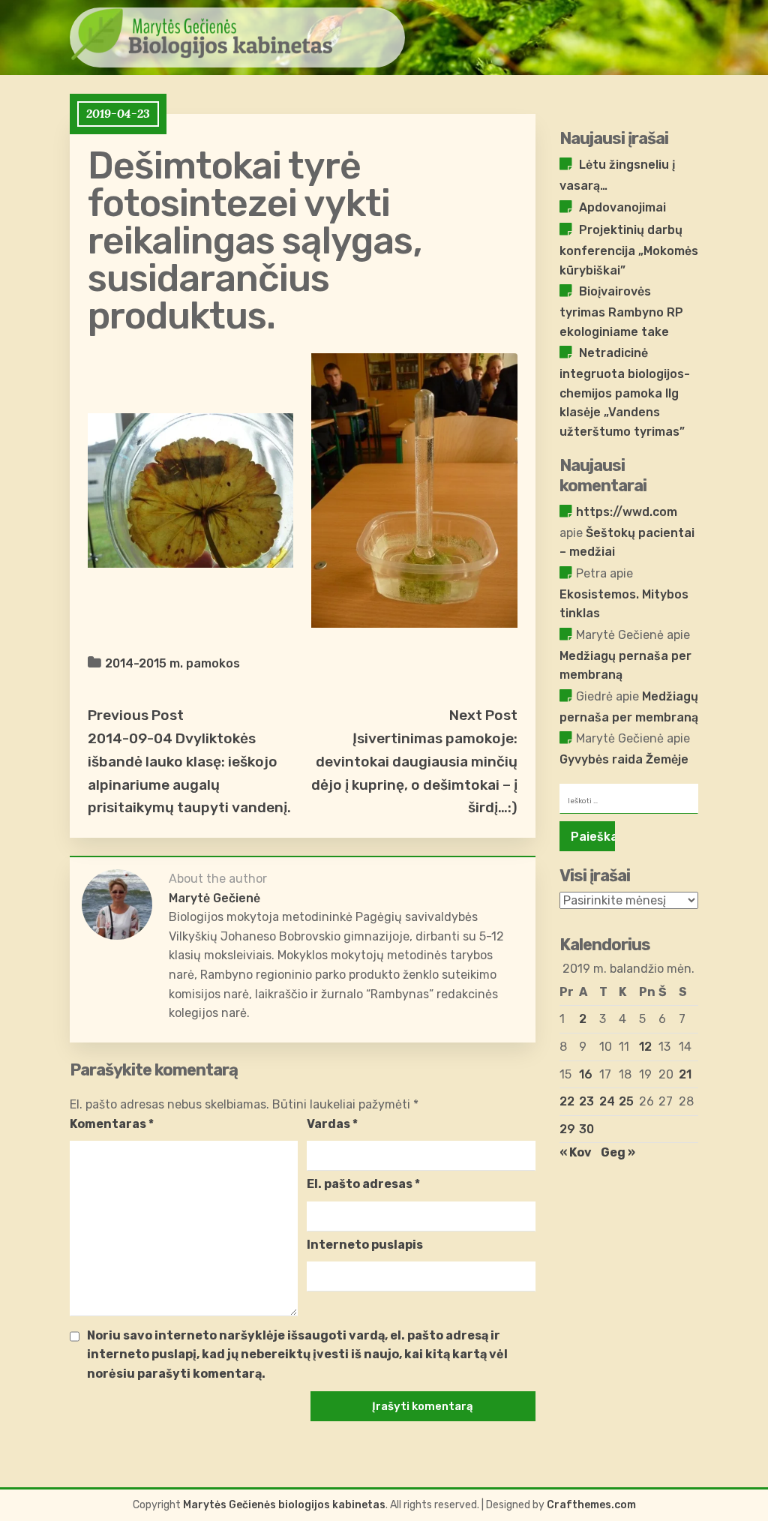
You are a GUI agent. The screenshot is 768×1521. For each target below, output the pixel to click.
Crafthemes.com (591, 1504)
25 (626, 1101)
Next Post (483, 715)
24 (607, 1101)
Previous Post (136, 715)
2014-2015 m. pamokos (172, 663)
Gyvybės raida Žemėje (624, 759)
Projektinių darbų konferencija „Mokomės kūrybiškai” (629, 250)
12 (645, 1047)
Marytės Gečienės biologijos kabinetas (284, 1504)
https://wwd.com (626, 512)
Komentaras (112, 1124)
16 (585, 1074)
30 (586, 1129)
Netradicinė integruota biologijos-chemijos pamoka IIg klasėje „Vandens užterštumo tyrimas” (625, 392)
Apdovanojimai (622, 207)
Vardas (332, 1124)
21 (685, 1074)
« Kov (576, 1152)
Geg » (618, 1152)
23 (586, 1101)
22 (567, 1101)
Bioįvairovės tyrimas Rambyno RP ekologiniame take (621, 311)
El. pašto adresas (363, 1184)
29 (567, 1129)
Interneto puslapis (365, 1245)
